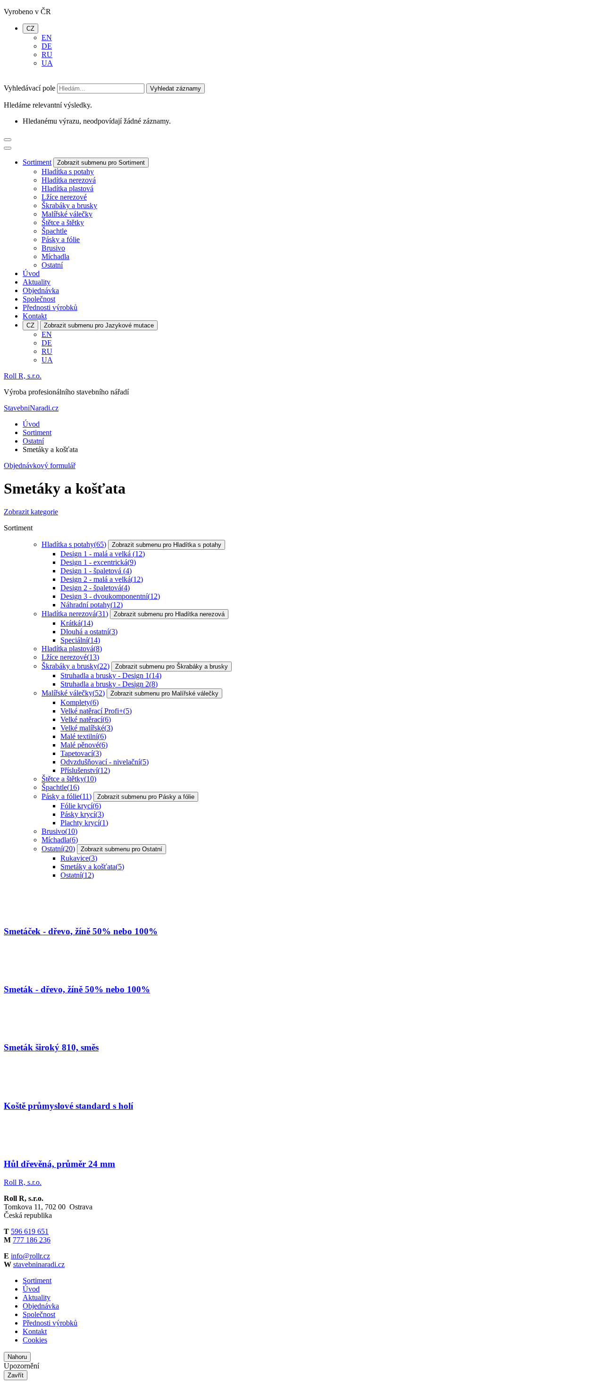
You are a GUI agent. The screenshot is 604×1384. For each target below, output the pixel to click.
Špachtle (54, 231)
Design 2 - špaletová (95, 588)
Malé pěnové (84, 745)
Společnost (39, 299)
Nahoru (17, 1356)
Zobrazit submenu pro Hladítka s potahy (166, 544)
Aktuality (36, 282)
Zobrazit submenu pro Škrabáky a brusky (171, 666)
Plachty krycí (84, 823)
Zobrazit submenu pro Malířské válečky (164, 693)
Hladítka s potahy (68, 172)
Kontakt (35, 316)
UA (47, 63)
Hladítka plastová (67, 189)
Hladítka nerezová (69, 180)
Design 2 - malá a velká (101, 579)
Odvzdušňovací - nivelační (104, 762)
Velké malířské (86, 728)
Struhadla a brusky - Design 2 (109, 684)
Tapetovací (80, 753)
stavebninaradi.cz (39, 1264)
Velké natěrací (85, 719)
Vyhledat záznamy (175, 88)
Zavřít (16, 1375)
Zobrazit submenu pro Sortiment (101, 162)
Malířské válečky (67, 214)
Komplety (79, 702)
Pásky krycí (82, 814)
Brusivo (53, 248)
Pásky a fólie (61, 239)
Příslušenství (85, 770)
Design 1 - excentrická (98, 562)
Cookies (35, 1340)
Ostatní (52, 265)
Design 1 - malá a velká (102, 554)
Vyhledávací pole (29, 88)
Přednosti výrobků (50, 307)
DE (47, 46)
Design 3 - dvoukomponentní (110, 596)
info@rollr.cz (30, 1256)
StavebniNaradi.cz (31, 408)
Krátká (76, 623)
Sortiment (37, 162)
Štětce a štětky (63, 222)
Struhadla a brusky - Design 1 (110, 675)
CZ (30, 28)
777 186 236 (31, 1240)
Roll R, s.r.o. (23, 376)
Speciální (80, 640)
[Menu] (7, 139)
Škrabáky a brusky (69, 205)
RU (47, 54)
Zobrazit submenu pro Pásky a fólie (145, 796)
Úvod (31, 273)
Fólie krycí (80, 806)
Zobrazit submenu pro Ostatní (121, 849)
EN (47, 38)
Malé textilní (83, 736)
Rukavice (78, 858)
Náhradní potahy (91, 605)
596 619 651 (30, 1231)
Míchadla (55, 256)
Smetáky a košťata (92, 867)
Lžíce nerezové (64, 197)
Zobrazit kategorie (31, 512)
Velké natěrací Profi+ (96, 711)
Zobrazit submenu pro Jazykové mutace (99, 325)
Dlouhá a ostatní (88, 632)
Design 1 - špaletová (96, 571)
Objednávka (41, 290)
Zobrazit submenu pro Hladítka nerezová (169, 614)
